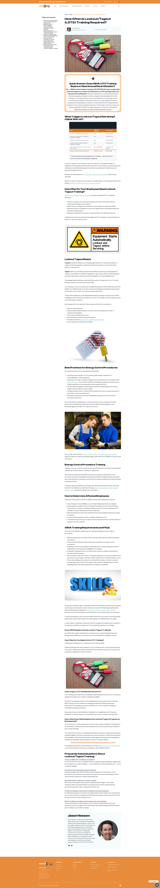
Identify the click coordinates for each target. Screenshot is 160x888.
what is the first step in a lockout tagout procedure (99, 454)
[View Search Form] (118, 6)
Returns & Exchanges (95, 864)
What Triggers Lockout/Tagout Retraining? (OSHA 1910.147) (49, 27)
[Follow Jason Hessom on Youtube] (69, 845)
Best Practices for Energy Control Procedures (51, 36)
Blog (74, 868)
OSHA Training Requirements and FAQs (50, 44)
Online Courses (59, 866)
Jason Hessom (79, 815)
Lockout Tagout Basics (50, 34)
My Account (109, 1)
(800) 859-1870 (61, 1)
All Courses (58, 864)
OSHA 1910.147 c (72, 382)
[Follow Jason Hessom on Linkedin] (72, 845)
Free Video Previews (43, 870)
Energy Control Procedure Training (49, 39)
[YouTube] (120, 885)
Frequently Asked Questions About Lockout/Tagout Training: (51, 47)
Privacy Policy (93, 868)
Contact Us (103, 6)
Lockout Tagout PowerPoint (110, 746)
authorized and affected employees (92, 320)
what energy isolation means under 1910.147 (100, 610)
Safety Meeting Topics (43, 874)
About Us (95, 6)
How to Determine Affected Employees (49, 41)
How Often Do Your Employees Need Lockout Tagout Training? (50, 32)
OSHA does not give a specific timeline (77, 195)
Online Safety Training (77, 6)
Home (55, 6)
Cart (57, 870)
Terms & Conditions (94, 866)
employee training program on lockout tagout (85, 183)
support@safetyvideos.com (113, 864)
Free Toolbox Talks (43, 872)
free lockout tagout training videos (95, 174)
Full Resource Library (43, 878)
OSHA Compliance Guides (44, 876)
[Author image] (69, 30)
